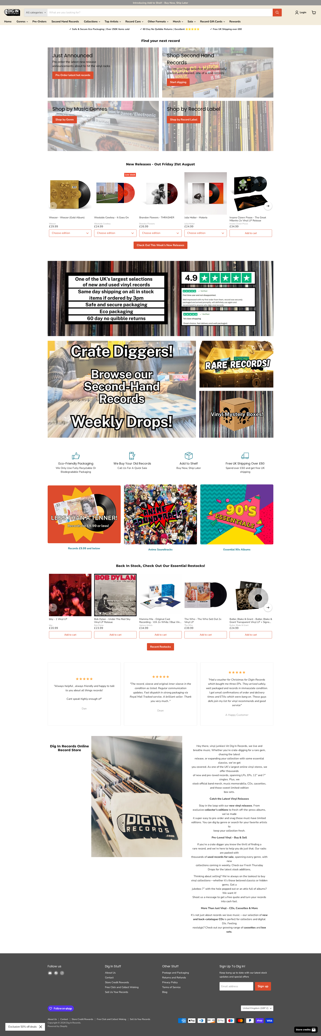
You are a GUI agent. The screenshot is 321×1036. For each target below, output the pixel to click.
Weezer (52, 223)
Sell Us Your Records (116, 992)
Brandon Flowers (147, 223)
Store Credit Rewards (117, 982)
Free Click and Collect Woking (122, 987)
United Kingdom (255, 1008)
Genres (21, 21)
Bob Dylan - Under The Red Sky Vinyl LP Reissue (112, 621)
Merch (177, 21)
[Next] (268, 206)
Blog (164, 992)
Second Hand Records (65, 21)
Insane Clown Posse (239, 223)
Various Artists (145, 625)
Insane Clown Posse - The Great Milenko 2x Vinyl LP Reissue (248, 219)
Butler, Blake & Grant (239, 625)
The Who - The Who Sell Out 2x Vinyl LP (202, 621)
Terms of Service (171, 987)
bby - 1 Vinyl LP (58, 619)
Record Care (133, 21)
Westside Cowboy (102, 223)
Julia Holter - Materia (195, 217)
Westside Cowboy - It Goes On (111, 217)
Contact (109, 977)
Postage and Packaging (175, 972)
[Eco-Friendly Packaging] (76, 463)
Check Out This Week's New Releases (160, 245)
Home (8, 21)
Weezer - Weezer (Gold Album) (67, 217)
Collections (91, 21)
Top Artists (112, 21)
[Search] (277, 12)
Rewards (235, 21)
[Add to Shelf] (188, 463)
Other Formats (157, 21)
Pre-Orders (39, 21)
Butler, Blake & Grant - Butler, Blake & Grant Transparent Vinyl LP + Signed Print (251, 621)
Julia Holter (189, 223)
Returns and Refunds (174, 977)
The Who (188, 625)
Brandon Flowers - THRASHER (156, 217)
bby (50, 625)
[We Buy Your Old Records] (132, 463)
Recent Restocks (160, 647)
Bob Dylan (99, 625)
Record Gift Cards (211, 21)
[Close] (40, 1026)
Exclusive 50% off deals (22, 1026)
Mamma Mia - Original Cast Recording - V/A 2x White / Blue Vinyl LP (160, 621)
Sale (191, 21)
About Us (110, 972)
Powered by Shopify (57, 1026)
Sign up (263, 986)
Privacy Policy (170, 982)
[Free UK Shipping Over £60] (245, 463)
